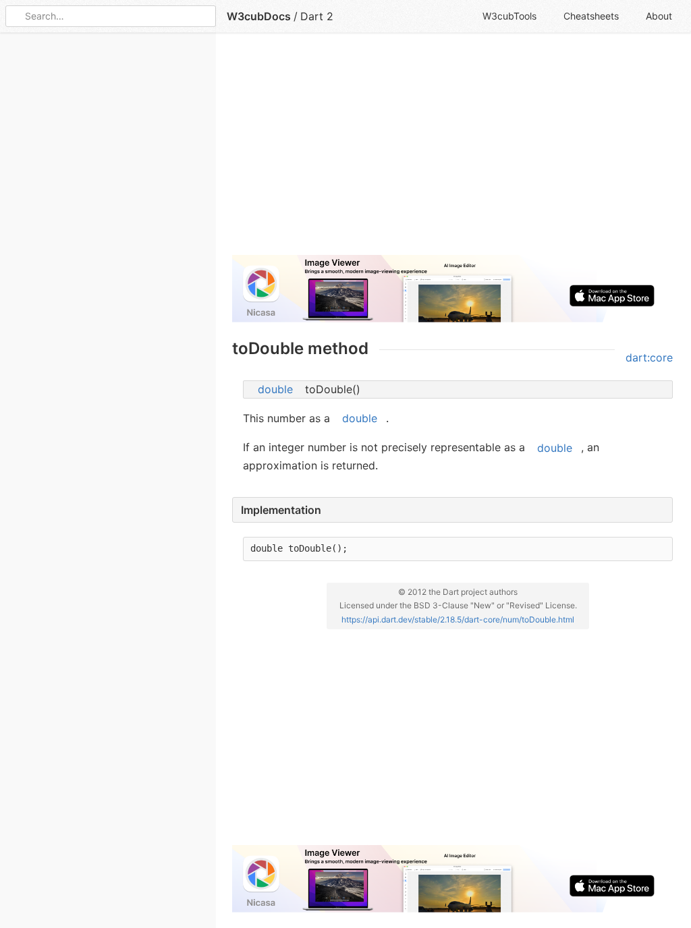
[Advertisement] (452, 149)
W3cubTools (509, 16)
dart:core (649, 357)
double (275, 389)
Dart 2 (316, 16)
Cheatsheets (591, 16)
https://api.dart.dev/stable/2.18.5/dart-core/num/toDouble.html (457, 619)
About (659, 16)
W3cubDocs (259, 16)
